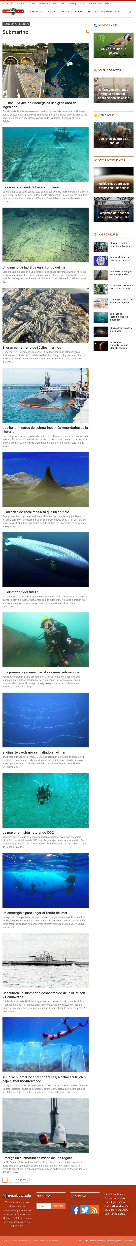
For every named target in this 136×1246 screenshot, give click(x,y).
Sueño (83, 3)
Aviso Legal (83, 1241)
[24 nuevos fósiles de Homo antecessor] (101, 303)
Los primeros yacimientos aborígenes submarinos (40, 672)
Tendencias (122, 1210)
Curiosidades (118, 1214)
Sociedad (106, 12)
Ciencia (51, 12)
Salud (63, 3)
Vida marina (44, 3)
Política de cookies (97, 1241)
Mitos (55, 3)
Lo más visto (118, 1194)
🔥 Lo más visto (18, 3)
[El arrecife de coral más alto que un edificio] (45, 479)
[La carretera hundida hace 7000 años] (45, 154)
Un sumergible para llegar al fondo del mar (35, 913)
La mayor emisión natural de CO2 (28, 833)
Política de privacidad (115, 1241)
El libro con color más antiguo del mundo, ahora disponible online (113, 94)
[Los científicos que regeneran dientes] (101, 261)
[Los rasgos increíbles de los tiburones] (101, 317)
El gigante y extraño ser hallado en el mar (34, 752)
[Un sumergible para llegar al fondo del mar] (45, 880)
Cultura (80, 12)
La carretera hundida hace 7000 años (31, 187)
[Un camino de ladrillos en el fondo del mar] (45, 235)
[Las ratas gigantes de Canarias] (113, 135)
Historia (93, 12)
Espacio (32, 3)
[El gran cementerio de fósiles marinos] (45, 315)
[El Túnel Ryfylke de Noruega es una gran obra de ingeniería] (45, 70)
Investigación (121, 1206)
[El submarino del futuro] (45, 559)
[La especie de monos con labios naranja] (101, 289)
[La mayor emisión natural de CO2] (45, 800)
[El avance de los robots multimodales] (101, 247)
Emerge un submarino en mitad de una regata (37, 1158)
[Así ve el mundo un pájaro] (113, 45)
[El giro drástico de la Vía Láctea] (101, 332)
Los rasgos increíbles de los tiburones (119, 316)
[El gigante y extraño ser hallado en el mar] (45, 720)
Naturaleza (36, 12)
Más (107, 3)
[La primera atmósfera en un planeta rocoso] (101, 346)
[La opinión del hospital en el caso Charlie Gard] (113, 209)
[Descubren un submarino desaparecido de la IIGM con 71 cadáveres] (45, 960)
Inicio (5, 3)
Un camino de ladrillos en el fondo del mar (34, 267)
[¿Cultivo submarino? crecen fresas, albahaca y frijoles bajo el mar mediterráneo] (45, 1044)
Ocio (106, 1214)
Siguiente (21, 1180)
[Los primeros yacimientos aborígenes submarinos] (45, 639)
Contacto (130, 1241)
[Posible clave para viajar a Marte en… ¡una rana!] (113, 180)
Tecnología (65, 12)
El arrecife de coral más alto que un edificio (35, 512)
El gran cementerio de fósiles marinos (31, 348)
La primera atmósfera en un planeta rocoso (119, 345)
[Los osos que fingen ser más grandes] (101, 275)
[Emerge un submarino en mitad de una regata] (45, 1125)
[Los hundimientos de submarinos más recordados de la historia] (45, 395)
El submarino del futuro (20, 592)
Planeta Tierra (95, 3)
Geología (73, 3)
